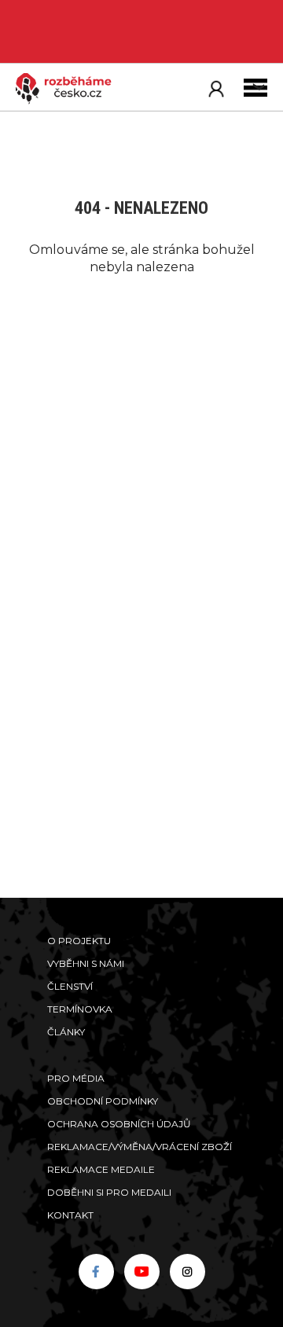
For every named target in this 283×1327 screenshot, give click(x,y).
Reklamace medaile (101, 1169)
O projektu (79, 941)
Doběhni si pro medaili (109, 1192)
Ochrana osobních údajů (119, 1124)
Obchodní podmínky (102, 1101)
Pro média (76, 1078)
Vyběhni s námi (85, 963)
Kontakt (70, 1215)
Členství (70, 986)
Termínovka (79, 1009)
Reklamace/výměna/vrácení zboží (139, 1146)
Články (66, 1032)
